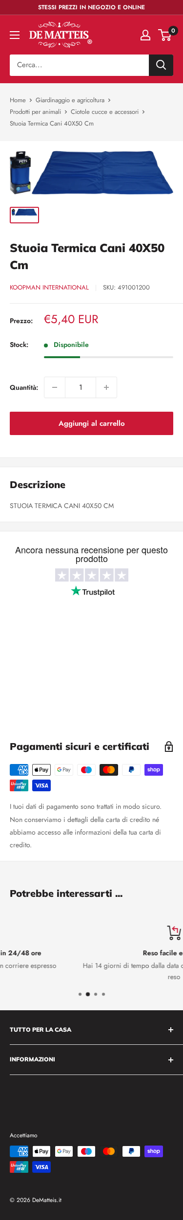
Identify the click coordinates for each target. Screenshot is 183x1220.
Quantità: (24, 387)
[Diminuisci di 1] (54, 387)
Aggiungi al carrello (92, 423)
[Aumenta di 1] (106, 387)
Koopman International (49, 287)
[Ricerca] (161, 65)
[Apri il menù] (15, 35)
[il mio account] (145, 35)
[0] (165, 35)
